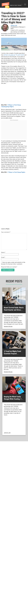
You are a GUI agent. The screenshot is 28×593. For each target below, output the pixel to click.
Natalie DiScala (8, 326)
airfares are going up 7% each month (14, 55)
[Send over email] (2, 301)
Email (3, 257)
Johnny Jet (14, 25)
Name (3, 252)
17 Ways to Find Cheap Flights (16, 172)
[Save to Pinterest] (2, 298)
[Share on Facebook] (2, 291)
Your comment (5, 232)
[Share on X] (2, 295)
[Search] (21, 4)
